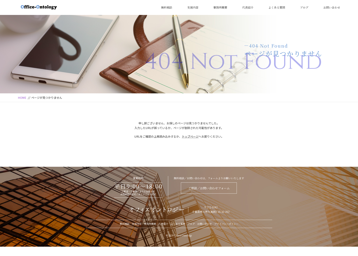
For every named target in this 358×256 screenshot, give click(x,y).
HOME (22, 98)
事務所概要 (220, 7)
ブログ (304, 7)
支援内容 (192, 7)
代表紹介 (247, 7)
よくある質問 (276, 7)
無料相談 (166, 7)
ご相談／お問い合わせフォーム (209, 188)
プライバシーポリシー (226, 224)
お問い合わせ (331, 7)
